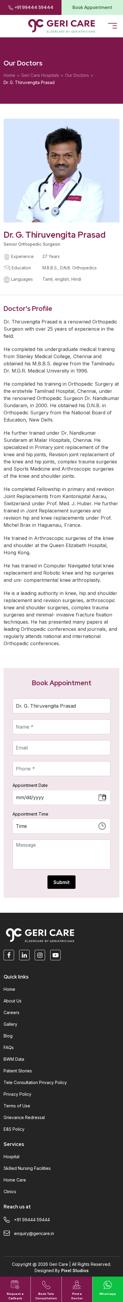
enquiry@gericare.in (34, 1233)
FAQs (9, 1047)
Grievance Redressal (24, 1117)
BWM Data (14, 1059)
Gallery (10, 1024)
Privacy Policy (17, 1094)
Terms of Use (17, 1105)
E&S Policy (14, 1129)
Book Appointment (92, 7)
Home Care (15, 1179)
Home (9, 75)
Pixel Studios (75, 1270)
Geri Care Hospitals (40, 75)
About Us (12, 1000)
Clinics (10, 1191)
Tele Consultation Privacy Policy (35, 1082)
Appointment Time (30, 813)
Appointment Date (30, 785)
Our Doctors (77, 75)
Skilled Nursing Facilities (27, 1168)
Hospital (11, 1156)
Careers (11, 1012)
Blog (8, 1035)
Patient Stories (18, 1070)
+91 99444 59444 (34, 7)
